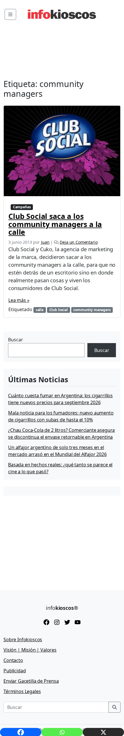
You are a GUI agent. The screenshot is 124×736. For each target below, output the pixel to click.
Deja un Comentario (78, 242)
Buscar (15, 339)
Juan (45, 242)
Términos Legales (22, 691)
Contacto (13, 660)
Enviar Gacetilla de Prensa (31, 681)
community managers (91, 309)
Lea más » (18, 300)
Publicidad (14, 670)
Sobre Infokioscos (22, 639)
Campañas (22, 207)
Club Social (58, 309)
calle (40, 309)
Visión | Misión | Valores (30, 650)
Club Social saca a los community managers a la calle (55, 224)
